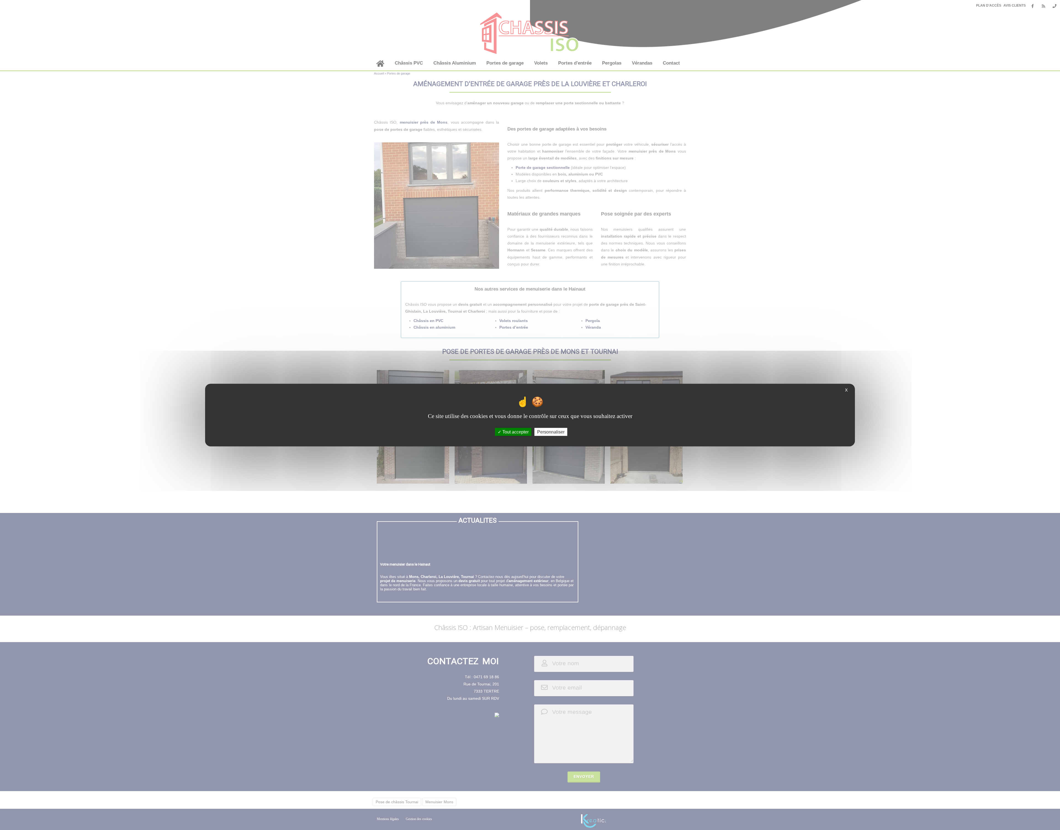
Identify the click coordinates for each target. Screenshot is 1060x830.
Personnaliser (551, 431)
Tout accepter (515, 431)
